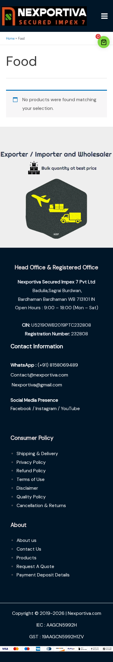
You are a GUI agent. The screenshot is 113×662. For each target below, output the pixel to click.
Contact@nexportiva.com (39, 375)
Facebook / (23, 409)
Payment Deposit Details (43, 575)
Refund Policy (31, 471)
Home (10, 38)
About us (26, 540)
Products (26, 558)
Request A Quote (35, 567)
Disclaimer (27, 488)
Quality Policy (31, 497)
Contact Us (29, 549)
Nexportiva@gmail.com (37, 385)
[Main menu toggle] (104, 16)
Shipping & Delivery (37, 454)
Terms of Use (31, 479)
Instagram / (48, 409)
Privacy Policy (31, 462)
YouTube (70, 409)
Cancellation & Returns (41, 506)
